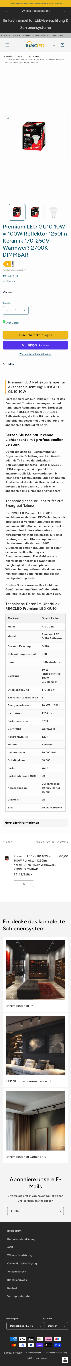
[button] (7, 45)
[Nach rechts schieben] (67, 213)
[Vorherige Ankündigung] (7, 11)
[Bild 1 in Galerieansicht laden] (17, 212)
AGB (10, 1247)
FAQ (54, 35)
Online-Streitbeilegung (22, 1263)
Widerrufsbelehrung (20, 1255)
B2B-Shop (6, 35)
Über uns (45, 35)
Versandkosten (16, 1271)
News (60, 35)
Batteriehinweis (17, 1279)
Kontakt (26, 35)
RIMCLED (17, 1353)
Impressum (14, 1230)
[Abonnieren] (60, 1211)
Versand (8, 292)
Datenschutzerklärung (21, 1239)
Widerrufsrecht (33, 1353)
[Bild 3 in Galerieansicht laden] (54, 212)
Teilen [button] (10, 364)
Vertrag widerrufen (19, 1296)
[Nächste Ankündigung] (64, 11)
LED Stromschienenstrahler (27, 1081)
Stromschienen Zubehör (24, 1156)
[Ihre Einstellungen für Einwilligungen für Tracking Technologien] (65, 1360)
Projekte (16, 35)
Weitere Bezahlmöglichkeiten (35, 354)
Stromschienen (17, 1005)
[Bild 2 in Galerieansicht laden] (35, 212)
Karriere (35, 35)
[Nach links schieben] (4, 213)
